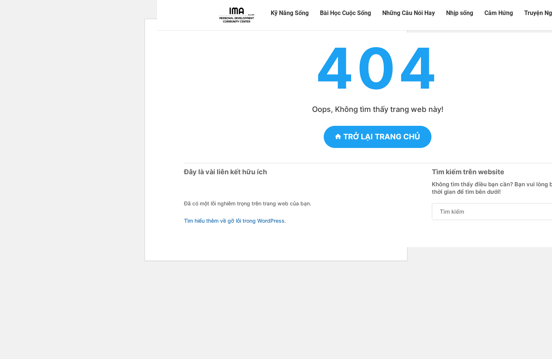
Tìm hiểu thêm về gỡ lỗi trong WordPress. (235, 220)
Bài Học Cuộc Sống (345, 13)
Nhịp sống (459, 13)
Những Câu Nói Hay (408, 13)
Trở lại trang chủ (380, 136)
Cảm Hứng (498, 13)
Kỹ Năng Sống (290, 13)
